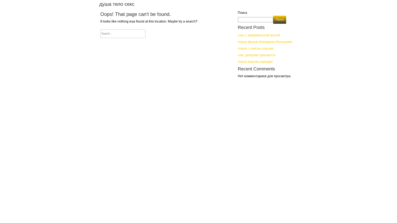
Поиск (242, 13)
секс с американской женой (259, 35)
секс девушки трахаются (256, 55)
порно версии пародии (255, 62)
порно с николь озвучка (256, 48)
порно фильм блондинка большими (265, 42)
